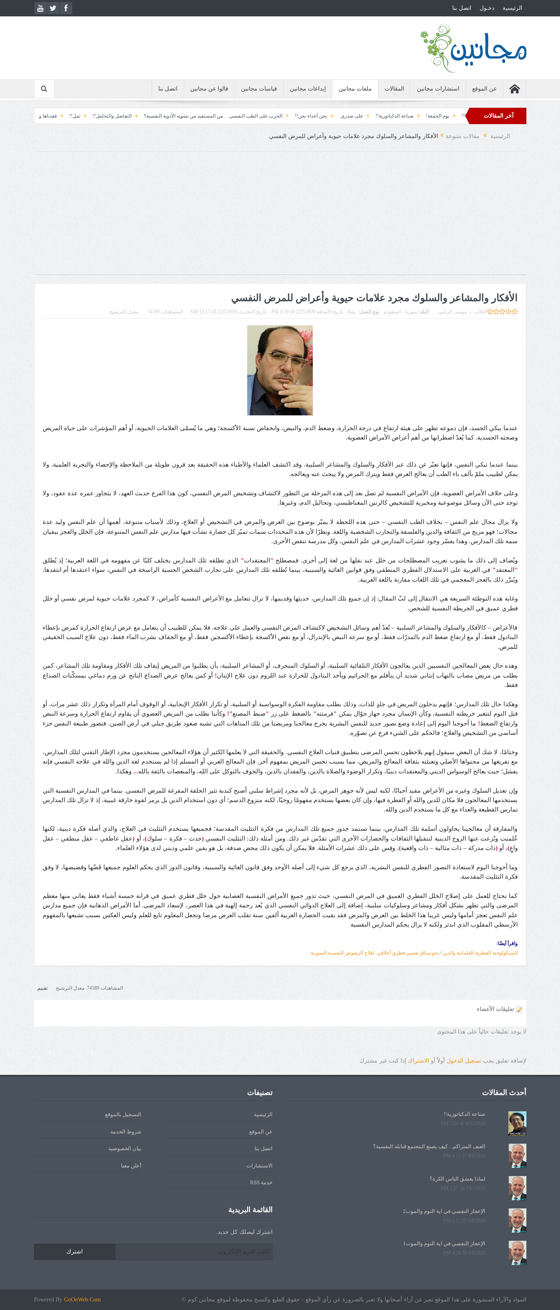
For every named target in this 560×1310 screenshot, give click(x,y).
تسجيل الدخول (463, 1061)
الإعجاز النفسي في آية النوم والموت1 (444, 1243)
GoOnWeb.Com (82, 1299)
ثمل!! (108, 116)
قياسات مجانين (259, 89)
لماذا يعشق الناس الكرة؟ (457, 1179)
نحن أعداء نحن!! (345, 116)
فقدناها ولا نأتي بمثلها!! (68, 116)
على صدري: (385, 116)
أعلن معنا (131, 1166)
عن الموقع (484, 89)
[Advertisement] (280, 217)
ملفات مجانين (355, 89)
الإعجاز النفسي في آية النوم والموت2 (444, 1211)
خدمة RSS (261, 1182)
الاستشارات (259, 1166)
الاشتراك (418, 1061)
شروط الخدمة (125, 1132)
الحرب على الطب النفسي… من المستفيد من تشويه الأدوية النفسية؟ (247, 116)
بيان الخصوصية (124, 1148)
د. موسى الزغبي (454, 312)
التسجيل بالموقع (123, 1114)
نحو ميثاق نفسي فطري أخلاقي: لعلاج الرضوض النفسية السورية (375, 953)
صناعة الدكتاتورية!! (429, 116)
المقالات (394, 89)
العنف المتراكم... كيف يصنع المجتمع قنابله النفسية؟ (429, 1146)
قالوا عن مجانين (209, 89)
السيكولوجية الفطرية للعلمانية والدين (480, 953)
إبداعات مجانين (308, 89)
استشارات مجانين (438, 89)
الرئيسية (512, 8)
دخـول (487, 8)
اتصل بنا (461, 8)
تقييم (42, 988)
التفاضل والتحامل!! (146, 116)
